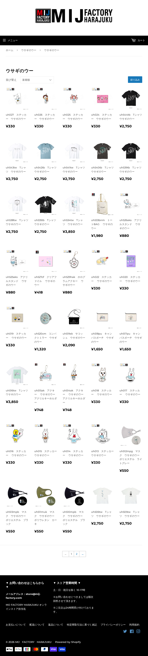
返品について (55, 624)
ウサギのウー (28, 50)
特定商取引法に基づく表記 (82, 624)
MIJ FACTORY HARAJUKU (33, 641)
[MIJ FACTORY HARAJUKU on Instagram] (138, 631)
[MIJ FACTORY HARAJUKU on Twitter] (125, 631)
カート (141, 40)
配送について (37, 624)
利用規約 (134, 624)
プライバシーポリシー (113, 624)
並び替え (11, 80)
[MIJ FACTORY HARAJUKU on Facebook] (132, 631)
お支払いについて (16, 624)
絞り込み (135, 79)
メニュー (13, 40)
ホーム (9, 50)
